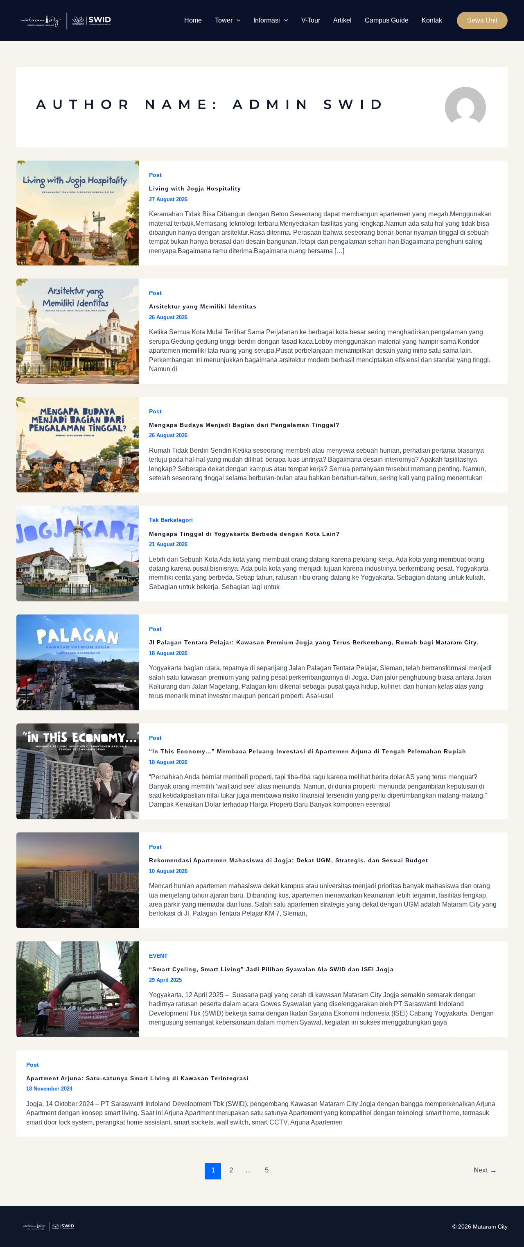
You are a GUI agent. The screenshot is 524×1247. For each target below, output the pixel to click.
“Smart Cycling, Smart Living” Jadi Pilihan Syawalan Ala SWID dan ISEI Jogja (271, 969)
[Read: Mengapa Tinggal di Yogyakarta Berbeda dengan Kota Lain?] (77, 553)
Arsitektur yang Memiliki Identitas (203, 306)
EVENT (158, 955)
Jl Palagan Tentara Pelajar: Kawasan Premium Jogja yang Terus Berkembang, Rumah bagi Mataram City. (315, 642)
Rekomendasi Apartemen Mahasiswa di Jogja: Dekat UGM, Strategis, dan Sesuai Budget (288, 860)
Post (155, 175)
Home (193, 20)
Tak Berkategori (171, 520)
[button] (237, 20)
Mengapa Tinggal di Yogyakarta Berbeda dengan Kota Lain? (244, 534)
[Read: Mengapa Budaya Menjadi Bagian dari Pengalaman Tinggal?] (77, 444)
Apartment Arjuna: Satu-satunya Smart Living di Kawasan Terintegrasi (137, 1078)
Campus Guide (387, 20)
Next (485, 1170)
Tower (224, 20)
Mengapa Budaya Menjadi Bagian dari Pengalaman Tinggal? (244, 425)
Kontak (432, 20)
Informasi (266, 20)
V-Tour (310, 20)
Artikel (342, 20)
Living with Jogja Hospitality (195, 188)
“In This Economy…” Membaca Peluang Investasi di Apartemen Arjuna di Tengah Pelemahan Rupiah (307, 751)
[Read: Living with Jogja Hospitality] (77, 212)
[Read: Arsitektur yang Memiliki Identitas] (77, 330)
